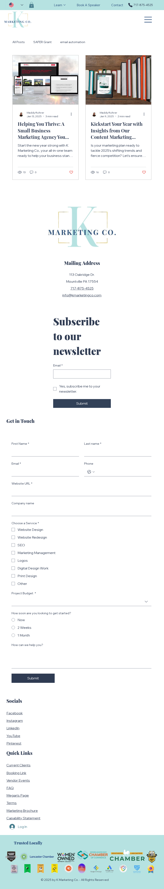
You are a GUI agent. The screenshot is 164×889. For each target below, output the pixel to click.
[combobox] (81, 601)
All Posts (18, 42)
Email (58, 365)
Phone (88, 464)
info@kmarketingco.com (81, 295)
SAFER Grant (42, 42)
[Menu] (148, 19)
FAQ (10, 788)
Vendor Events (18, 780)
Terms (11, 803)
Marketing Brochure (22, 810)
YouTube (13, 736)
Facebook (14, 713)
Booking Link (16, 773)
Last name (92, 444)
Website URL (22, 483)
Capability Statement (23, 818)
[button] (31, 5)
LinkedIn (12, 728)
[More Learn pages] (64, 5)
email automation (72, 42)
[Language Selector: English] (16, 5)
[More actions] (72, 114)
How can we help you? (27, 645)
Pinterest (13, 743)
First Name (20, 444)
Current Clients (18, 765)
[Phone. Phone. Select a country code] (91, 472)
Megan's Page (17, 795)
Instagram (14, 720)
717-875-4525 (82, 288)
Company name (23, 503)
